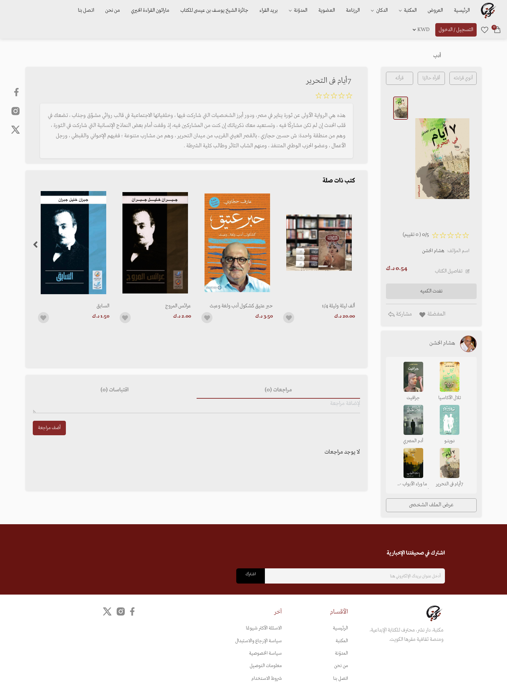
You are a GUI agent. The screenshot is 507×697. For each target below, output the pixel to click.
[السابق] (73, 242)
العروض (435, 10)
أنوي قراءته (463, 78)
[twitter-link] (107, 612)
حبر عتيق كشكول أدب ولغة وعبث (241, 306)
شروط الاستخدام (266, 678)
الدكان (381, 10)
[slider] (334, 96)
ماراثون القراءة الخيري (150, 10)
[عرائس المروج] (155, 242)
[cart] (497, 29)
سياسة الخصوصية (265, 653)
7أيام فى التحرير (449, 484)
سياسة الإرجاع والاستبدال (258, 641)
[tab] (278, 390)
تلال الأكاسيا (449, 397)
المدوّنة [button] (300, 10)
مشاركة (403, 314)
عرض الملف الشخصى (431, 505)
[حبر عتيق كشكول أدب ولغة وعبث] (237, 242)
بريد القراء (268, 10)
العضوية (326, 10)
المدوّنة (341, 653)
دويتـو (449, 441)
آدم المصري (413, 441)
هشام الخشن (433, 251)
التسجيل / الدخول (456, 29)
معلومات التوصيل (266, 665)
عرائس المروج (178, 306)
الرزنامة (353, 10)
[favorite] (484, 30)
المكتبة (410, 10)
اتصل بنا (86, 10)
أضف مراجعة (49, 427)
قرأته (399, 78)
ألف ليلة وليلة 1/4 (338, 306)
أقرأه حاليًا (431, 78)
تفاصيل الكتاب (449, 271)
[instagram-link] (15, 111)
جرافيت (413, 397)
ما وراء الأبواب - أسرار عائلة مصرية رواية (413, 484)
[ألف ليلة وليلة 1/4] (319, 242)
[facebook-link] (17, 92)
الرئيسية (462, 10)
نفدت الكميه (431, 291)
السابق (103, 306)
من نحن (112, 10)
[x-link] (15, 130)
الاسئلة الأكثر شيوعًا (264, 628)
